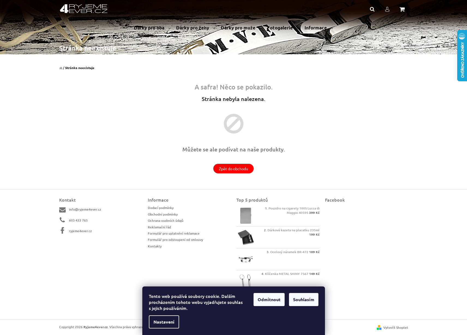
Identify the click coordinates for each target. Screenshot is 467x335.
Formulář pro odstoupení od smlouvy (175, 239)
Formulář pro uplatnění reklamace (174, 233)
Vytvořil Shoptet (395, 327)
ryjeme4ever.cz (80, 231)
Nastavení (163, 322)
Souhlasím (303, 299)
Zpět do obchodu (233, 168)
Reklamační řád (159, 227)
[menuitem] (152, 28)
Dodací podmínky (161, 207)
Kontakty (155, 246)
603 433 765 (78, 220)
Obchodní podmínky (163, 214)
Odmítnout (269, 299)
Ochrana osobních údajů (165, 220)
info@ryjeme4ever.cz (85, 209)
